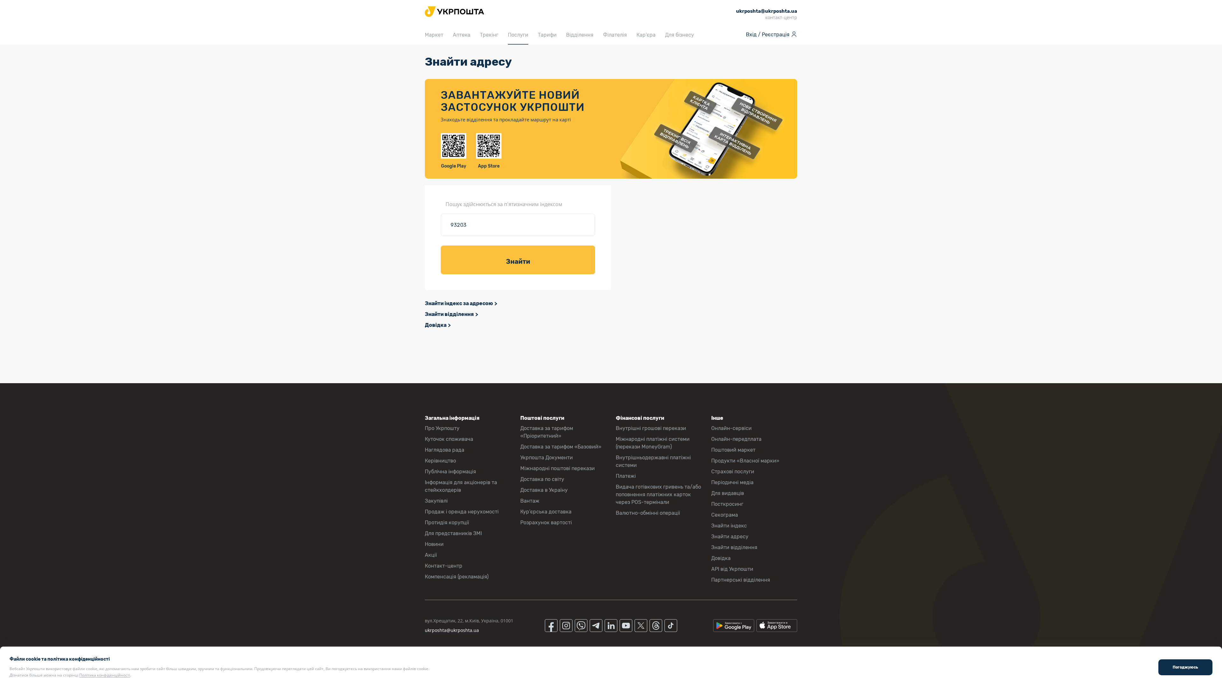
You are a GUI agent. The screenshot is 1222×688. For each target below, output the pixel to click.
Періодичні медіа (732, 482)
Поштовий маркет (733, 450)
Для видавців (727, 493)
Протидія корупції (447, 523)
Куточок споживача (449, 439)
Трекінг (489, 35)
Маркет (434, 35)
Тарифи (547, 35)
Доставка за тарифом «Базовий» (560, 447)
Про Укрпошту (442, 428)
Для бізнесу (679, 35)
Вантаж (529, 501)
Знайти (518, 261)
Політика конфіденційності (104, 675)
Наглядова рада (444, 450)
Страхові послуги (732, 472)
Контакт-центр (443, 566)
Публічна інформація (450, 472)
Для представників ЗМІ (453, 533)
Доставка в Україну (544, 490)
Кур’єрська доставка (546, 512)
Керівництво (440, 461)
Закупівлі (436, 501)
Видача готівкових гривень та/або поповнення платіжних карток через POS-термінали (658, 494)
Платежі (626, 476)
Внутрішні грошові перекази (651, 428)
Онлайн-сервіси (731, 428)
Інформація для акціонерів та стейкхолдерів (461, 486)
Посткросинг (727, 504)
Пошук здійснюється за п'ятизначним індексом (504, 204)
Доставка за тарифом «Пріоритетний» (546, 432)
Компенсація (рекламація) (456, 577)
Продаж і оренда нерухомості (462, 512)
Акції (431, 555)
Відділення (579, 35)
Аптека (461, 35)
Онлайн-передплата (736, 439)
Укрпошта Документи (546, 458)
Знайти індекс (729, 526)
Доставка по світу (542, 479)
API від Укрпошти (732, 569)
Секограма (724, 515)
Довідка (435, 325)
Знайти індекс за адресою (459, 303)
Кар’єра (646, 35)
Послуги (518, 35)
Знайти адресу (729, 537)
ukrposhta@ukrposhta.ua (452, 630)
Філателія (615, 35)
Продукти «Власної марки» (745, 461)
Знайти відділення (449, 314)
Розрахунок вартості (546, 523)
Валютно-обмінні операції (648, 513)
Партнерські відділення (740, 580)
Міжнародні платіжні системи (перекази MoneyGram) (653, 443)
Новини (434, 544)
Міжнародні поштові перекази (557, 468)
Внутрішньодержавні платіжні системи (653, 461)
